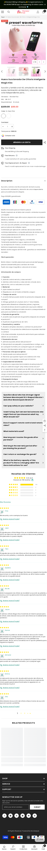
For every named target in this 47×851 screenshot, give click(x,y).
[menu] (2, 12)
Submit (37, 807)
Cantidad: (4, 122)
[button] (13, 484)
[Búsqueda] (8, 12)
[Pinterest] (16, 816)
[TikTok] (22, 816)
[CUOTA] (44, 142)
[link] (12, 761)
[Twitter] (35, 816)
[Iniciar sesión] (38, 12)
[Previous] (39, 62)
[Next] (44, 62)
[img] (4, 508)
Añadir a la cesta (21, 142)
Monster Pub (14, 97)
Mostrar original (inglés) (11, 519)
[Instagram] (10, 816)
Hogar (3, 17)
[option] (23, 42)
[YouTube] (28, 816)
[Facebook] (4, 816)
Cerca (45, 4)
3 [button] (24, 713)
